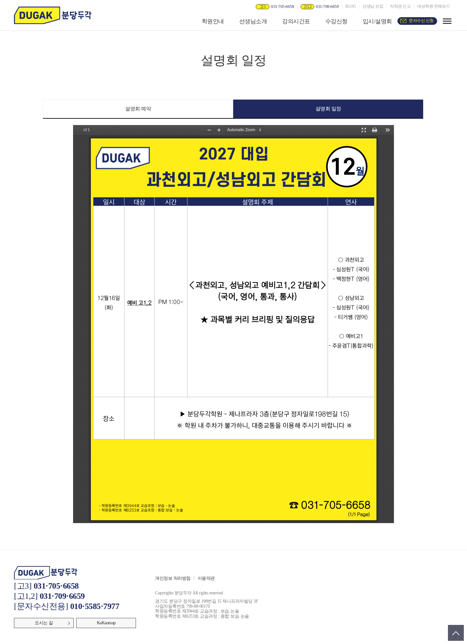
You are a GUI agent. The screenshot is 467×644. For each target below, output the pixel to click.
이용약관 (206, 578)
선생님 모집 (372, 6)
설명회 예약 (138, 108)
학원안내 (213, 21)
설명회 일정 (328, 108)
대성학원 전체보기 (433, 6)
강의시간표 (296, 21)
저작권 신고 (400, 6)
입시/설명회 (377, 21)
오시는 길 (44, 622)
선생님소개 (253, 21)
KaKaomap (106, 622)
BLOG (350, 6)
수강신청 (336, 21)
